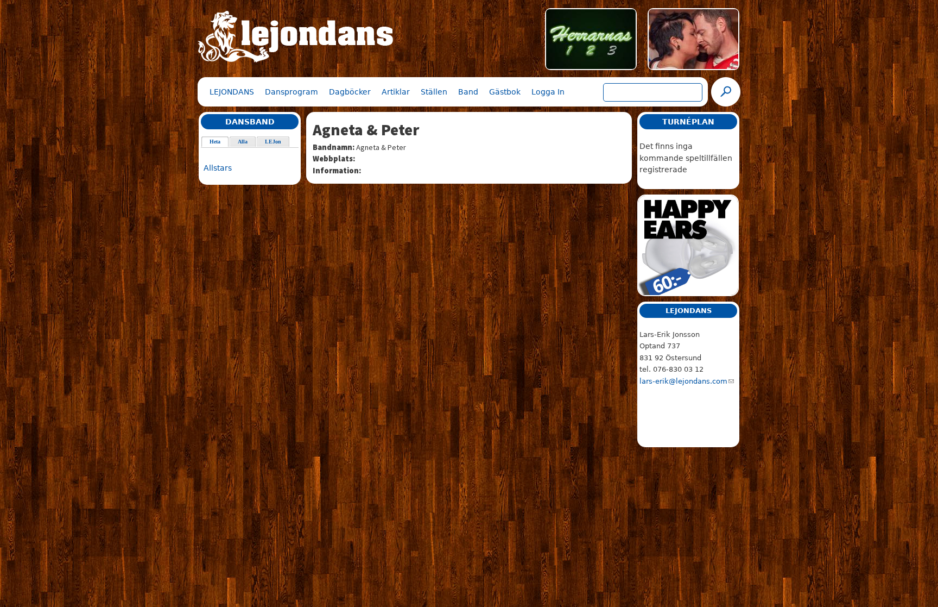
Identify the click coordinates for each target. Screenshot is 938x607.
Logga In (548, 91)
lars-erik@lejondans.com (683, 381)
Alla (243, 142)
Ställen (434, 91)
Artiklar (396, 91)
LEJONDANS (232, 91)
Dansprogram (291, 91)
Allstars (218, 168)
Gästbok (505, 91)
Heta (220, 142)
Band (468, 91)
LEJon (273, 142)
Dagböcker (350, 91)
